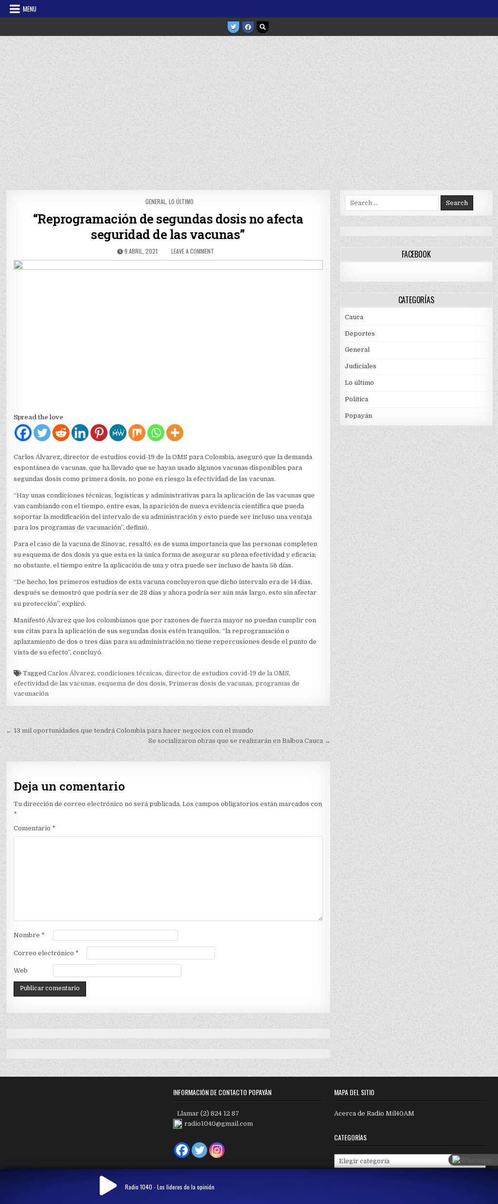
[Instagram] (217, 1150)
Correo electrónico (46, 953)
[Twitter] (233, 27)
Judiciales (360, 366)
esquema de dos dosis (132, 683)
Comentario (34, 828)
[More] (174, 432)
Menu (29, 9)
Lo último (181, 201)
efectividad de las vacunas (54, 683)
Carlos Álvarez (71, 673)
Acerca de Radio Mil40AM (374, 1113)
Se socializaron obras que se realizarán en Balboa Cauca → (239, 740)
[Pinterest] (98, 432)
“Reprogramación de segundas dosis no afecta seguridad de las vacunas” (168, 226)
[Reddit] (61, 432)
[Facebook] (248, 27)
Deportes (360, 333)
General (155, 201)
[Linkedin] (80, 432)
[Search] (262, 27)
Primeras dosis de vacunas (210, 683)
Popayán (358, 415)
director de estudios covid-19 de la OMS (227, 673)
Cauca (354, 317)
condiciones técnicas (129, 673)
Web (21, 970)
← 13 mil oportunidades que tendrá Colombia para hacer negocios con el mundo (129, 730)
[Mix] (136, 432)
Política (356, 399)
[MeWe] (117, 432)
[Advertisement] (249, 109)
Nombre (29, 935)
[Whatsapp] (155, 432)
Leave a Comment (192, 251)
